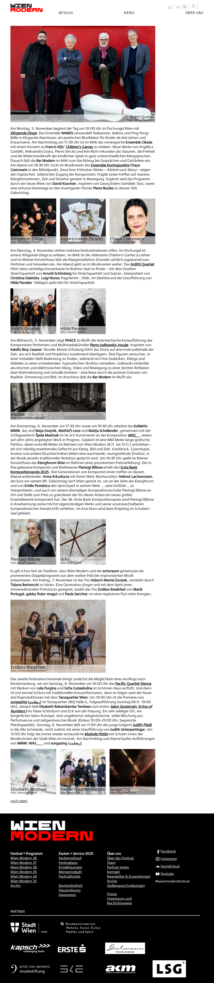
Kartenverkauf (70, 858)
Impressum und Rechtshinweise (119, 901)
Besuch (66, 12)
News (129, 12)
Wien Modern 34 (23, 876)
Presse (112, 893)
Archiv (15, 885)
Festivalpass (68, 862)
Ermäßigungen (70, 867)
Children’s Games (79, 146)
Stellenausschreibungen (126, 885)
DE (170, 7)
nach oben (18, 800)
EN (178, 7)
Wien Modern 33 (23, 881)
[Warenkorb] (201, 7)
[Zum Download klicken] (33, 221)
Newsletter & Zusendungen (128, 876)
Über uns (195, 12)
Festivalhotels (69, 876)
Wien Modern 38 (23, 858)
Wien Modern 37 (23, 862)
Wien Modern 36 (23, 867)
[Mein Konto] (193, 6)
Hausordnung (69, 890)
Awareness (67, 894)
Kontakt (113, 871)
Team (111, 862)
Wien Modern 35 (23, 871)
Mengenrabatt (70, 871)
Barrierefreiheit (71, 885)
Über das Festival (120, 858)
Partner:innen (118, 867)
